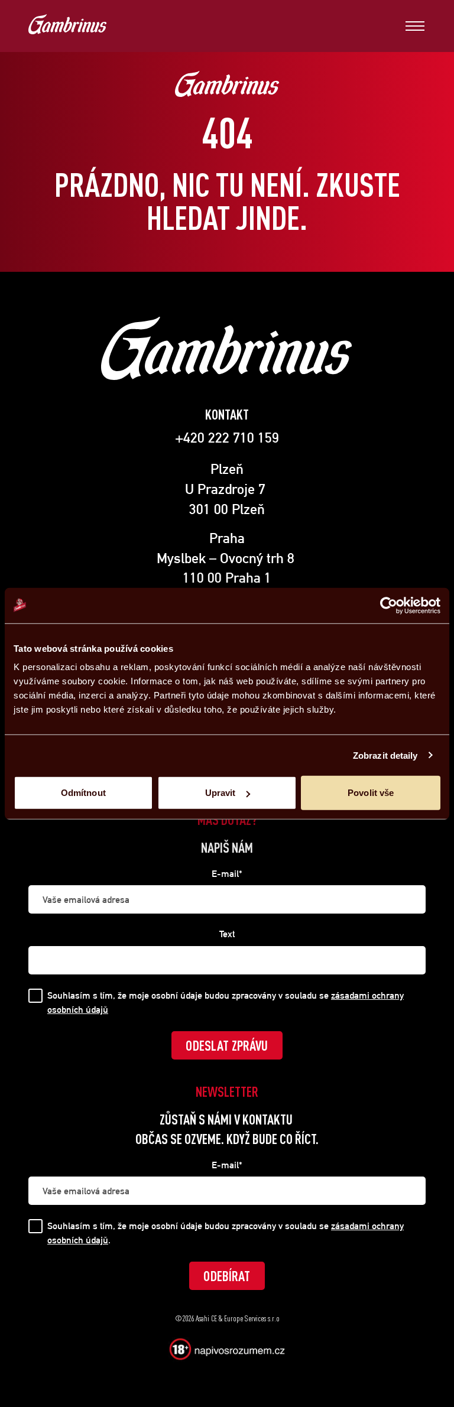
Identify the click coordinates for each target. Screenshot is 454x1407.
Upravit (220, 793)
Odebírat (226, 1276)
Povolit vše (371, 793)
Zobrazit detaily (385, 755)
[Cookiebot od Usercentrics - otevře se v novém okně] (388, 605)
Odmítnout (83, 793)
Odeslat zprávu (227, 1045)
